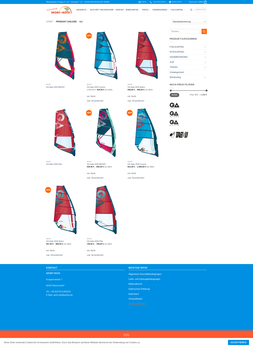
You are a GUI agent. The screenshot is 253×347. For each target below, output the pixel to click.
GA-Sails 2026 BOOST (96, 164)
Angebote (81, 10)
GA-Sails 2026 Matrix (55, 241)
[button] (198, 2)
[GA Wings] (174, 114)
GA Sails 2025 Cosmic (96, 87)
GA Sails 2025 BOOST (55, 87)
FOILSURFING (177, 10)
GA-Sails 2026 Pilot (95, 241)
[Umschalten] (205, 46)
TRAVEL (145, 10)
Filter (174, 95)
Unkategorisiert (177, 72)
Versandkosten (97, 101)
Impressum (133, 294)
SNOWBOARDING (159, 10)
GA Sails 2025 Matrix (136, 87)
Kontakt (120, 10)
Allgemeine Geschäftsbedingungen (144, 274)
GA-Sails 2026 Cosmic (137, 164)
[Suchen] (191, 9)
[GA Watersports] (175, 105)
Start (49, 22)
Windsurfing (132, 10)
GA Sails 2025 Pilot (54, 164)
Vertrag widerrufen (137, 304)
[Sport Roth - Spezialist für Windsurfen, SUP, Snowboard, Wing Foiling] (59, 10)
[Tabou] (179, 135)
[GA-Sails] (174, 123)
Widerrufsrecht (135, 284)
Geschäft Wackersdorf (102, 10)
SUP (172, 62)
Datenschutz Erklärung (139, 289)
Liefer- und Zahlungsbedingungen (144, 279)
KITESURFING (177, 52)
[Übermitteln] (204, 31)
